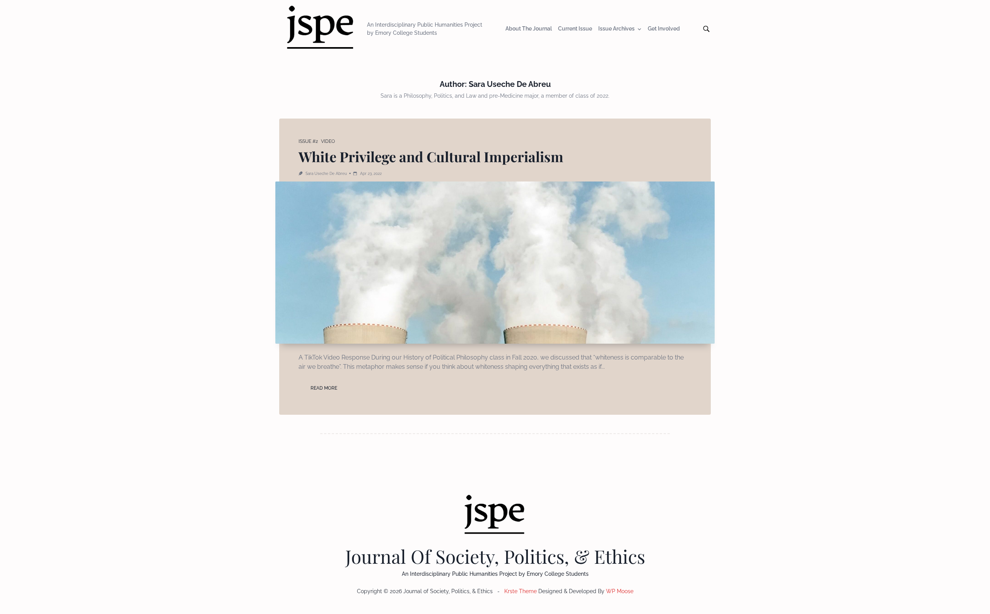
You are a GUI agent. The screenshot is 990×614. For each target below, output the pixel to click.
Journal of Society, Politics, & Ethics (495, 556)
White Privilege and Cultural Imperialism (431, 156)
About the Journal (528, 29)
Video (328, 141)
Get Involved (664, 29)
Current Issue (575, 29)
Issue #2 (308, 141)
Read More (324, 388)
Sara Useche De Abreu (326, 173)
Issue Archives (616, 29)
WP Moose (619, 591)
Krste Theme (520, 591)
